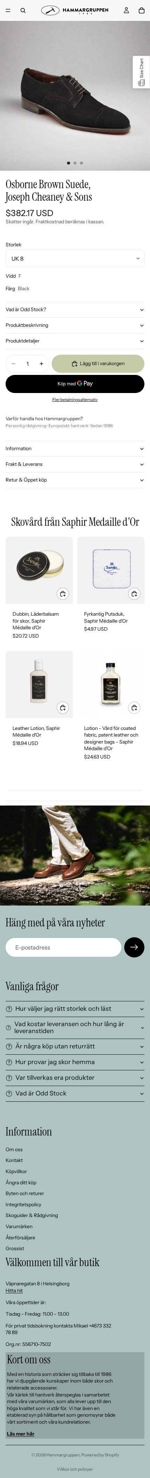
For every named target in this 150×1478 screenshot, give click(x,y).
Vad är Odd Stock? (26, 309)
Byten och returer (25, 1193)
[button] (141, 72)
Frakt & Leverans (24, 464)
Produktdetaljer (22, 341)
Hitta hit (14, 1290)
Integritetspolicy (23, 1204)
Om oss (14, 1149)
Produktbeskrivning (27, 325)
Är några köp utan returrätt (55, 1046)
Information (18, 448)
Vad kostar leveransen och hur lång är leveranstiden (69, 1027)
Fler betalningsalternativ (75, 399)
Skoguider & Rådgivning (32, 1216)
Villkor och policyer (75, 1469)
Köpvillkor (16, 1171)
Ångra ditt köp (21, 1182)
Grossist (15, 1248)
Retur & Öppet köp (26, 480)
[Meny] (8, 10)
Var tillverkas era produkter (55, 1077)
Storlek (13, 244)
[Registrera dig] (134, 947)
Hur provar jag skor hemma (55, 1062)
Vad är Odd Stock (41, 1093)
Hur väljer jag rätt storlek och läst (63, 1009)
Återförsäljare (20, 1237)
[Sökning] (23, 10)
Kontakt (14, 1160)
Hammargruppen (63, 1454)
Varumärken (19, 1226)
